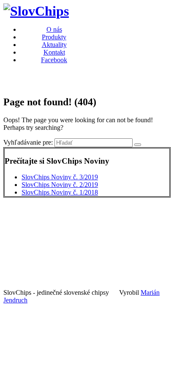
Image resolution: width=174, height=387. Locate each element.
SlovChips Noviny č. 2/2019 (60, 184)
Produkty (54, 37)
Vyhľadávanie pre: (28, 142)
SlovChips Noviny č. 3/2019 (60, 177)
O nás (54, 29)
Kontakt (54, 52)
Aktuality (54, 44)
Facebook (54, 59)
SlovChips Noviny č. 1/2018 (60, 192)
